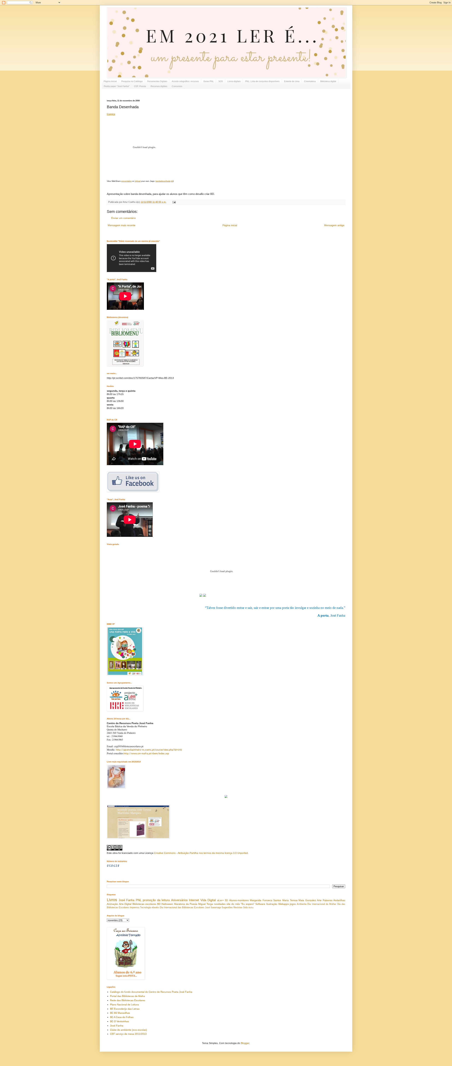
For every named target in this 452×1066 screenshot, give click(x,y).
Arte (319, 900)
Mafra (250, 907)
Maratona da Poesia (185, 904)
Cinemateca (310, 81)
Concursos (177, 86)
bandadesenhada (163, 181)
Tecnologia (145, 907)
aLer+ (220, 900)
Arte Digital (125, 904)
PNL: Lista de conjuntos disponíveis (262, 81)
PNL (138, 900)
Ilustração (271, 904)
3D (226, 900)
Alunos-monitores (239, 900)
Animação (112, 904)
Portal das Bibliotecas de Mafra (127, 996)
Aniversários (179, 900)
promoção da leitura (156, 900)
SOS (220, 81)
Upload (138, 181)
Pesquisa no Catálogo (132, 81)
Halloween (167, 904)
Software (260, 904)
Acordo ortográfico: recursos (185, 81)
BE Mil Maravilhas (120, 1012)
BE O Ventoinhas (119, 1021)
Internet (194, 900)
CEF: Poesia (140, 86)
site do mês (233, 904)
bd (172, 181)
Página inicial (229, 225)
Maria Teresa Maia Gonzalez (299, 900)
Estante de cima (291, 81)
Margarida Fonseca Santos (265, 900)
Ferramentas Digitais (157, 81)
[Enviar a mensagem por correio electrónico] (173, 202)
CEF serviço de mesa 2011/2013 (128, 1033)
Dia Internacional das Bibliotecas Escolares (182, 907)
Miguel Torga (205, 904)
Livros (112, 900)
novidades (219, 904)
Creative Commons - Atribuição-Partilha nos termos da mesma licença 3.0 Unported (201, 853)
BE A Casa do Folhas (121, 1017)
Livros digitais (234, 81)
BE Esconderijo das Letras (124, 1008)
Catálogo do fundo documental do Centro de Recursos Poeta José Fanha (151, 991)
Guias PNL (208, 81)
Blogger (245, 1043)
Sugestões (227, 907)
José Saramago (213, 907)
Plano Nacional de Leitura (124, 1004)
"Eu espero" (247, 904)
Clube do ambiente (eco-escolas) (128, 1029)
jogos (293, 904)
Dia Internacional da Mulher (321, 904)
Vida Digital (208, 900)
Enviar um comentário (123, 218)
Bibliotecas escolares (144, 904)
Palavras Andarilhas (334, 900)
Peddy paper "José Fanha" (116, 86)
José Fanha (127, 900)
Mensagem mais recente (121, 225)
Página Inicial (110, 81)
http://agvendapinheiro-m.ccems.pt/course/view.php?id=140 (149, 750)
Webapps (283, 904)
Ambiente (302, 904)
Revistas (237, 907)
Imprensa (134, 907)
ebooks (155, 907)
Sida (245, 907)
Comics (111, 114)
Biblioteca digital (328, 81)
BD (158, 904)
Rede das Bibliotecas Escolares (127, 1000)
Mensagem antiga (334, 225)
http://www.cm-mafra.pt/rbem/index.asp (146, 753)
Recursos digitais (159, 86)
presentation (126, 181)
